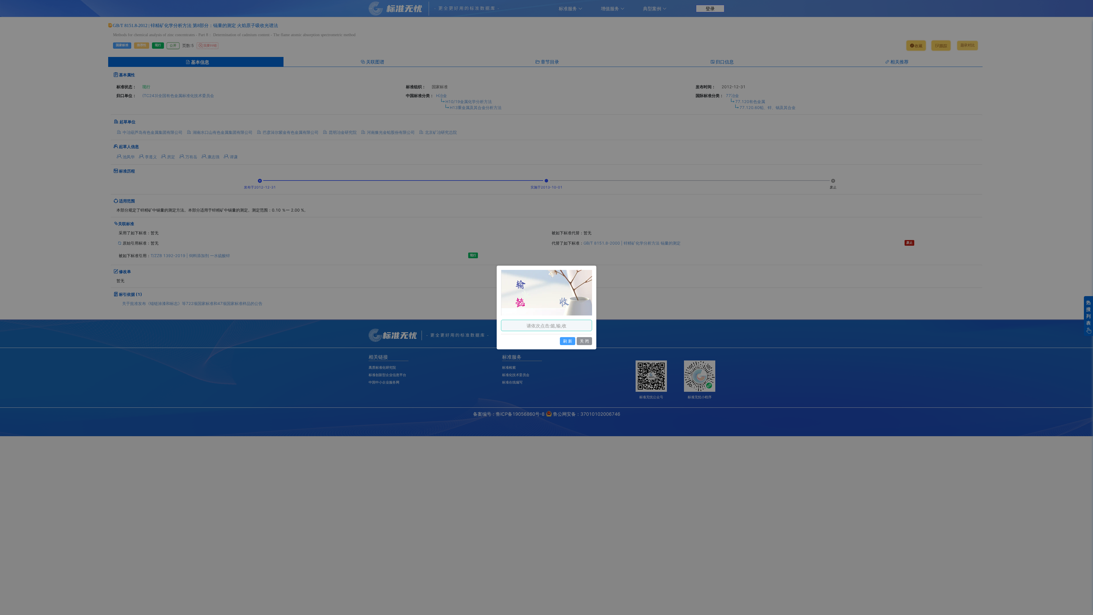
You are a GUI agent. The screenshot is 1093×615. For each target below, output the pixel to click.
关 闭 (584, 341)
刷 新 (567, 341)
